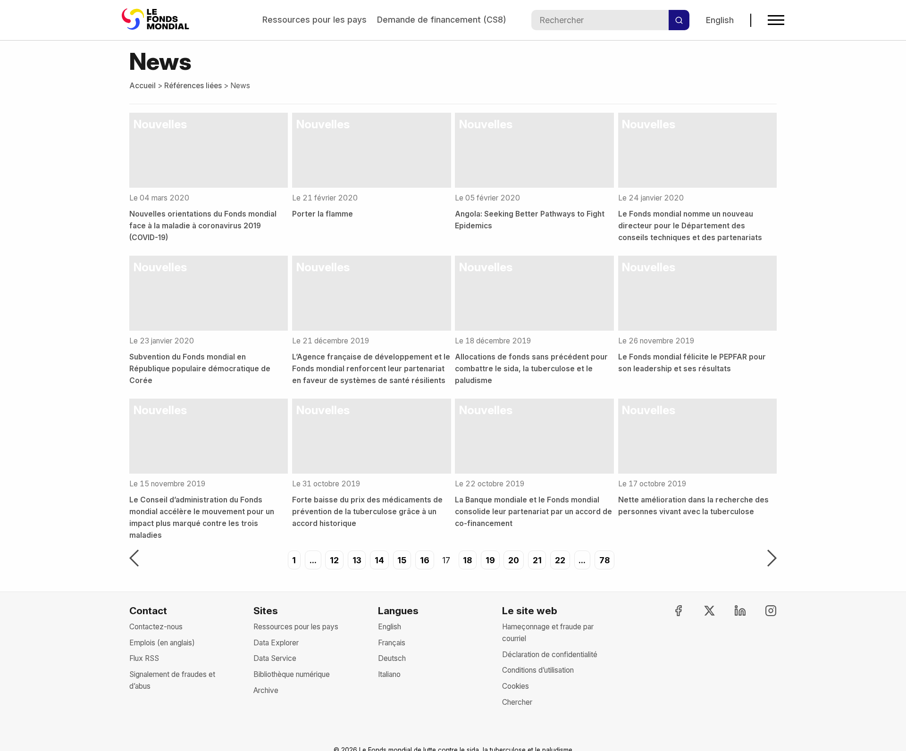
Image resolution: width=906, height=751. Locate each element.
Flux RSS (144, 658)
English (720, 20)
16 (424, 560)
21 (537, 560)
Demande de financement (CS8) (441, 20)
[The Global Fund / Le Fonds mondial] (157, 20)
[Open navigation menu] (776, 20)
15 (401, 560)
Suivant (772, 559)
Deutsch (392, 658)
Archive (265, 690)
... (313, 560)
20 (513, 560)
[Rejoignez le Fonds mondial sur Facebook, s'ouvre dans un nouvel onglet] (670, 611)
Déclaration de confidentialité (549, 654)
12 (334, 560)
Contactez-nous (156, 626)
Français (391, 642)
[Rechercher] (679, 20)
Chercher (517, 702)
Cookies (515, 686)
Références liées (193, 85)
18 (467, 560)
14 (379, 560)
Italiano (389, 674)
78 (604, 560)
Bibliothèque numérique (291, 674)
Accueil (142, 85)
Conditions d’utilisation (538, 670)
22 (560, 560)
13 (356, 560)
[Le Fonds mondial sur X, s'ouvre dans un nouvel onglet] (701, 611)
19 (490, 560)
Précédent (134, 559)
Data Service (274, 658)
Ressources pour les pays (314, 20)
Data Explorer (276, 642)
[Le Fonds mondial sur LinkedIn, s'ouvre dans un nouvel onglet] (732, 611)
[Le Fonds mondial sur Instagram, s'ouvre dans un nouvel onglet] (762, 611)
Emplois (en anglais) (162, 642)
